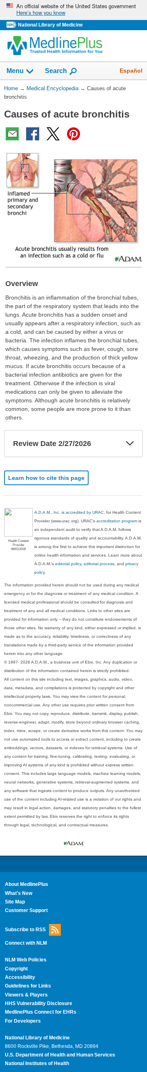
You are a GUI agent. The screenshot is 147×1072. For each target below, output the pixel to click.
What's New (18, 893)
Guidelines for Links (28, 986)
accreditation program (116, 521)
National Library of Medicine (50, 25)
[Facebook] (32, 134)
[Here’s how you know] (73, 10)
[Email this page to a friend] (12, 134)
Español (131, 70)
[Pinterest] (73, 134)
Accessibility (20, 977)
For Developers (23, 1021)
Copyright (16, 969)
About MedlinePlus (26, 884)
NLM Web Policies (26, 960)
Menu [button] (15, 70)
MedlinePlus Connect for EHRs (40, 1012)
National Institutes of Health (37, 1063)
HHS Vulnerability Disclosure (38, 1003)
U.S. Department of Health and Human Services (60, 1055)
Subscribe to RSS (25, 929)
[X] (53, 134)
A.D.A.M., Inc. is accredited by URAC (69, 512)
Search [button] (56, 70)
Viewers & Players (26, 995)
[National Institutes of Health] (12, 25)
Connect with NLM (26, 943)
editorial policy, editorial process (84, 564)
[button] (130, 443)
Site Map (15, 902)
